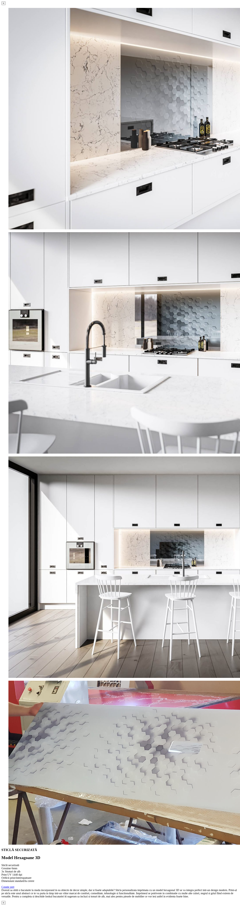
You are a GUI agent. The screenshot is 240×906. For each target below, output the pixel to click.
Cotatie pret (7, 886)
